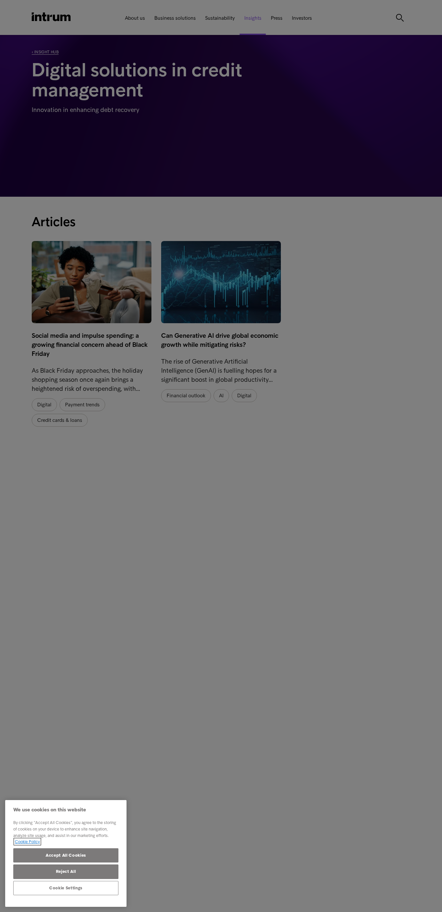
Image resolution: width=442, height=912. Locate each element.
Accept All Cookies (66, 855)
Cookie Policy (27, 841)
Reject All (66, 871)
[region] (66, 853)
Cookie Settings (66, 887)
